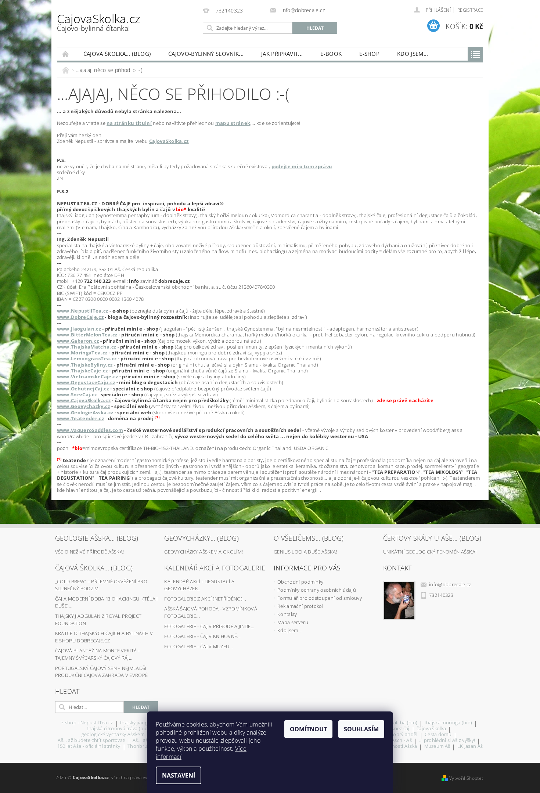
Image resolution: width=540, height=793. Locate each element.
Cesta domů (438, 735)
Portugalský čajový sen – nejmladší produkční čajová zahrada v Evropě (101, 672)
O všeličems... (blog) (309, 538)
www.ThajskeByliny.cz (84, 364)
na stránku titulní (129, 123)
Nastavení (178, 775)
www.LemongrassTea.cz (86, 358)
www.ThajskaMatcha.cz (86, 346)
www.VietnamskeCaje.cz (87, 376)
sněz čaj (401, 729)
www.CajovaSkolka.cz (84, 400)
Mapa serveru (292, 622)
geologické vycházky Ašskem (113, 735)
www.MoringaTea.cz (82, 352)
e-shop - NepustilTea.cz (87, 723)
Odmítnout (308, 729)
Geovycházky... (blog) (201, 538)
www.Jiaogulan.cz (79, 328)
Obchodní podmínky (300, 581)
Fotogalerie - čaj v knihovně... (202, 636)
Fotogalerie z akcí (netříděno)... (205, 598)
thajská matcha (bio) (394, 723)
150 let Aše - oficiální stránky (88, 746)
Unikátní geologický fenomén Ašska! (430, 551)
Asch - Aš (402, 740)
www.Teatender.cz (80, 418)
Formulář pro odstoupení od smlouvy (319, 598)
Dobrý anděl (404, 735)
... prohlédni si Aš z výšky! (447, 740)
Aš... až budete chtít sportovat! (91, 740)
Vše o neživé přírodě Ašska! (89, 551)
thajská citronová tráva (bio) (118, 729)
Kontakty (287, 614)
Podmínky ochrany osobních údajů (316, 590)
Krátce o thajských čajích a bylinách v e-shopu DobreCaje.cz (104, 637)
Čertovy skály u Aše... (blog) (432, 538)
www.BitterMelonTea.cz (87, 334)
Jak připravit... (282, 53)
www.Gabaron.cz (78, 341)
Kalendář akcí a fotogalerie (214, 567)
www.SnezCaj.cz (77, 394)
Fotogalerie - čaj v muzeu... (198, 646)
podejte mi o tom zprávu (301, 166)
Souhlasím (361, 729)
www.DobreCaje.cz (80, 317)
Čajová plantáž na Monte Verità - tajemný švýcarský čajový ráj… (97, 654)
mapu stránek (233, 123)
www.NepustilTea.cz (83, 310)
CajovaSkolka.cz (99, 22)
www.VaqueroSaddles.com (90, 430)
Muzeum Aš (437, 746)
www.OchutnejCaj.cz (83, 388)
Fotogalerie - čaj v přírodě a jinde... (209, 626)
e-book (331, 53)
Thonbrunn (140, 746)
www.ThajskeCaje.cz (82, 370)
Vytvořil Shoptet (466, 778)
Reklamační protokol (300, 606)
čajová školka (431, 729)
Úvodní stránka (66, 53)
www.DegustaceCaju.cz (86, 382)
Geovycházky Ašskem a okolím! (203, 551)
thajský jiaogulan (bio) (144, 723)
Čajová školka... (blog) (117, 53)
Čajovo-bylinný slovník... (206, 53)
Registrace (470, 10)
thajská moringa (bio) (448, 723)
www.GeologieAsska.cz (85, 412)
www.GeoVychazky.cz (83, 406)
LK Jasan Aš (470, 746)
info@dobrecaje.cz (450, 584)
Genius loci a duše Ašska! (305, 551)
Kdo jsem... (412, 53)
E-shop (369, 53)
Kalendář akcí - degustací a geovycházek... (199, 585)
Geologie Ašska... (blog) (96, 538)
